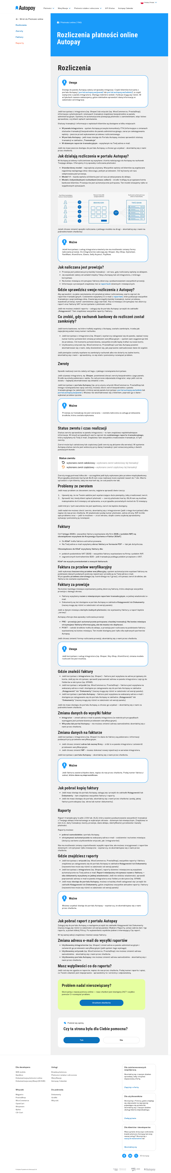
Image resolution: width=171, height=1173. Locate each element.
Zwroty (19, 31)
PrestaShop (21, 1097)
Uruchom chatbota (101, 1002)
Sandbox (19, 1075)
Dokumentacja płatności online (29, 1078)
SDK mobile (20, 1072)
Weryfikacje (63, 8)
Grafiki (54, 1097)
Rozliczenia (21, 25)
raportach (106, 283)
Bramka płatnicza (58, 1072)
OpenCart (20, 1103)
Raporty (20, 43)
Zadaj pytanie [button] (130, 1118)
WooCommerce (22, 1100)
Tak (81, 1040)
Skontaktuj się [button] (130, 1147)
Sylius (18, 1109)
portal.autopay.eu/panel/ (91, 92)
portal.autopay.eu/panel (69, 392)
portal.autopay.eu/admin (129, 390)
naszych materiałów (133, 1138)
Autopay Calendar (125, 8)
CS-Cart (19, 1112)
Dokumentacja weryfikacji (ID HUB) (30, 1081)
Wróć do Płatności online (31, 19)
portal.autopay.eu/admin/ (119, 92)
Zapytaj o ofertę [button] (131, 1087)
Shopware (20, 1106)
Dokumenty (56, 1094)
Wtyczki (54, 1100)
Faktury (19, 37)
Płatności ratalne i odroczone (86, 8)
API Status (110, 8)
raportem (118, 296)
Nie (121, 1040)
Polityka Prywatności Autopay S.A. (26, 1169)
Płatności (47, 8)
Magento (19, 1094)
